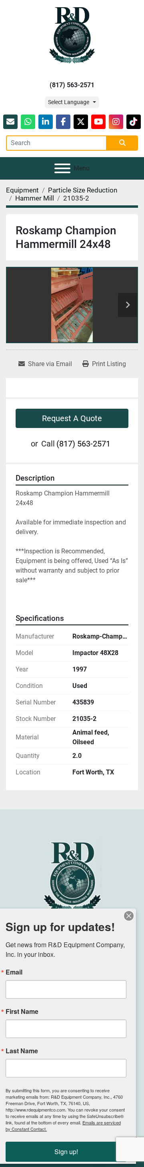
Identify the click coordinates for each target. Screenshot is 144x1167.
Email (14, 972)
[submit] (122, 143)
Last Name (22, 1051)
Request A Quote (72, 418)
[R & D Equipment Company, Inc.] (72, 876)
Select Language (68, 102)
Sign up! (66, 1151)
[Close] (129, 916)
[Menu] (62, 168)
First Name (22, 1011)
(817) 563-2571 (72, 85)
